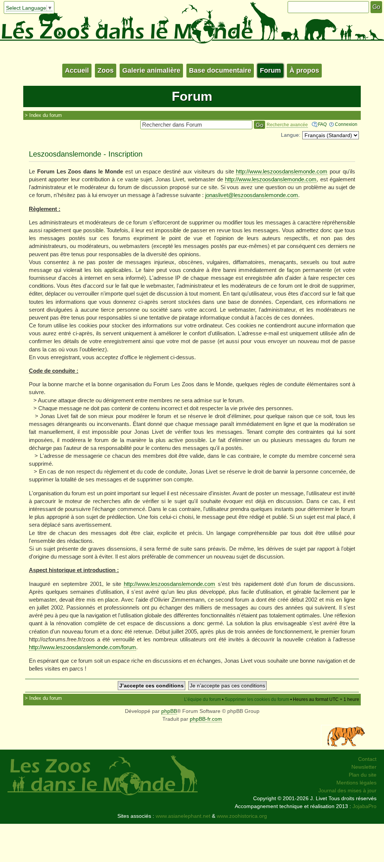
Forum (270, 70)
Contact (367, 759)
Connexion (346, 124)
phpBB (169, 711)
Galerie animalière (151, 70)
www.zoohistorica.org (242, 816)
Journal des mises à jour (347, 790)
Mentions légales (356, 783)
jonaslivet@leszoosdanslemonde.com (251, 195)
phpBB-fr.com (206, 719)
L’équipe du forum (202, 699)
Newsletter (363, 767)
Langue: (290, 135)
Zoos (106, 70)
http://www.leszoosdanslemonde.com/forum (82, 647)
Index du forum (45, 115)
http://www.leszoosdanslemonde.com (281, 171)
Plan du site (362, 775)
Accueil (77, 70)
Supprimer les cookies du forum (257, 699)
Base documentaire (220, 70)
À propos (304, 70)
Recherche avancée (287, 124)
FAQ (322, 124)
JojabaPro (364, 806)
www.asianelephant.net (183, 816)
